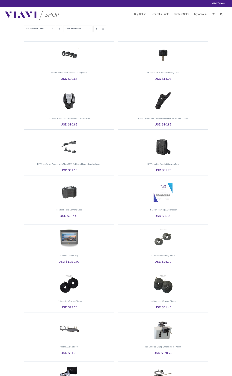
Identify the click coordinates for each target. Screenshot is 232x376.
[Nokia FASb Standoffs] (69, 329)
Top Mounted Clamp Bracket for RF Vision (163, 347)
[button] (221, 14)
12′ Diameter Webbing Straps (69, 301)
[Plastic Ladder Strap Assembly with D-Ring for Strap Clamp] (163, 100)
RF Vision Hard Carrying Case (69, 210)
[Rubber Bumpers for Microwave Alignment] (69, 55)
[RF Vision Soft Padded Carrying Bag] (163, 146)
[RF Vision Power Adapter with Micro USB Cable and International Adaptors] (69, 146)
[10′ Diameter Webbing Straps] (163, 283)
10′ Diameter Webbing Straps (162, 301)
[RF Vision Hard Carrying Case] (69, 192)
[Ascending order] (59, 29)
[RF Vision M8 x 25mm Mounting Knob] (163, 55)
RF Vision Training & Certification (163, 210)
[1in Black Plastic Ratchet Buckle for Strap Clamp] (69, 100)
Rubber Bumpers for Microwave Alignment (69, 73)
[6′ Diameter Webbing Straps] (163, 237)
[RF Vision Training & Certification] (163, 192)
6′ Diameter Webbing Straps (163, 255)
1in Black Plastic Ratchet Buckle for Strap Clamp (69, 118)
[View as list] (103, 29)
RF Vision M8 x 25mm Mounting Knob (163, 73)
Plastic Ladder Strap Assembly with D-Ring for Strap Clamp (163, 118)
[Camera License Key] (69, 237)
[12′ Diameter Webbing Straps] (69, 283)
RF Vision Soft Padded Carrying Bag (163, 164)
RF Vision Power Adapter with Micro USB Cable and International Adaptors (69, 164)
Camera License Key (69, 255)
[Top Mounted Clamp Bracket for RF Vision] (163, 329)
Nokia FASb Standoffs (69, 347)
